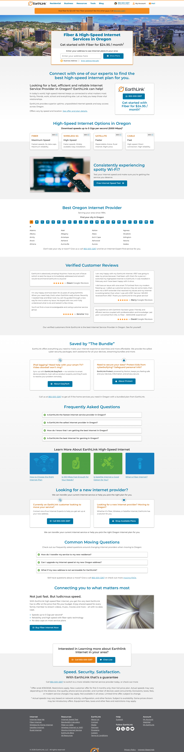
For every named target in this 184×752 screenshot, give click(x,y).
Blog (101, 3)
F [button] (58, 222)
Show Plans (115, 56)
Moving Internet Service (71, 730)
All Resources (67, 736)
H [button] (69, 222)
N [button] (102, 222)
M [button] (97, 222)
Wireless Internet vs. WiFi (72, 728)
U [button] (135, 222)
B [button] (37, 222)
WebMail (146, 722)
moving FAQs (129, 578)
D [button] (48, 222)
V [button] (141, 222)
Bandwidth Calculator (70, 722)
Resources (82, 3)
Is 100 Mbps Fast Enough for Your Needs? (75, 478)
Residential (55, 3)
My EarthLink (148, 725)
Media (93, 725)
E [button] (53, 222)
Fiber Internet (36, 722)
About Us (95, 720)
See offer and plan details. (75, 111)
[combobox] (80, 56)
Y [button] (151, 222)
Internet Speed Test (69, 720)
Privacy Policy (130, 750)
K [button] (86, 222)
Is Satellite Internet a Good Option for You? (106, 478)
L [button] (91, 222)
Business (68, 3)
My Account (148, 720)
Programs (95, 730)
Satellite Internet (37, 728)
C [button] (42, 222)
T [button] (129, 222)
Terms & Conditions (99, 736)
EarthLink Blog (67, 733)
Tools (93, 3)
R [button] (119, 222)
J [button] (80, 222)
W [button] (146, 222)
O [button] (108, 222)
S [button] (124, 222)
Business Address (70, 61)
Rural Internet (36, 730)
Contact (94, 722)
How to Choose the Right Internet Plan (42, 478)
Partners (94, 728)
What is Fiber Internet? (137, 477)
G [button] (64, 222)
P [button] (113, 222)
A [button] (31, 222)
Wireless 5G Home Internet (41, 725)
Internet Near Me (37, 720)
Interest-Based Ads (146, 750)
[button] (41, 723)
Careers (94, 733)
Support (119, 720)
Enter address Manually (90, 61)
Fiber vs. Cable (67, 725)
